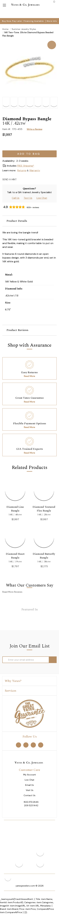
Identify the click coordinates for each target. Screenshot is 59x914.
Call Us (15, 198)
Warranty (34, 170)
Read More (29, 376)
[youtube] (40, 744)
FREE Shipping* (25, 165)
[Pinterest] (31, 179)
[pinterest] (26, 744)
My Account (29, 774)
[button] (29, 221)
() (54, 1)
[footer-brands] (29, 713)
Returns (21, 170)
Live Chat (42, 198)
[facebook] (18, 744)
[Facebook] (25, 179)
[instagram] (33, 744)
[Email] (20, 179)
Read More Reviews (12, 591)
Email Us (29, 785)
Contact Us (29, 795)
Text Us (28, 198)
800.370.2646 (31, 802)
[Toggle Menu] (4, 5)
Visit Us (29, 790)
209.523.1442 (31, 805)
